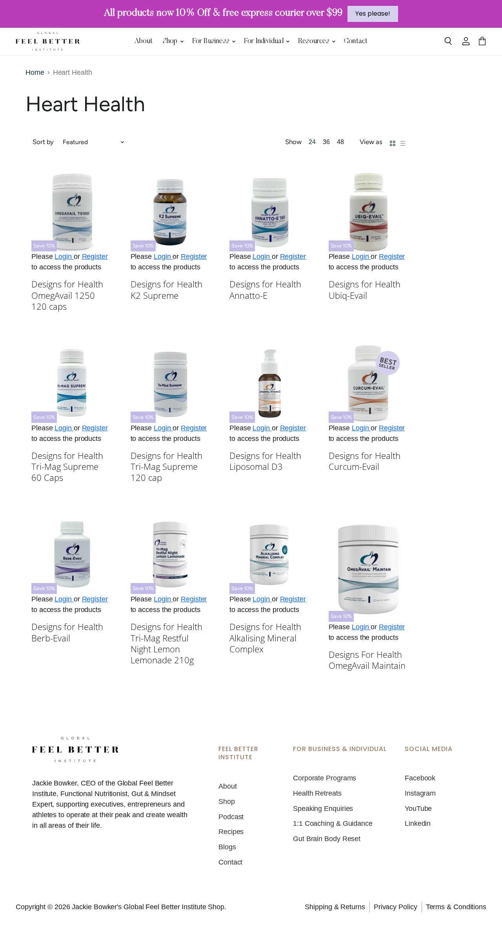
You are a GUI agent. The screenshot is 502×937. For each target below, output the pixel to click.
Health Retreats (317, 793)
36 (326, 142)
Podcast (231, 817)
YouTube (418, 808)
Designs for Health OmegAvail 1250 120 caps (67, 295)
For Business (211, 41)
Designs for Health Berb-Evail (67, 632)
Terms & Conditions (456, 907)
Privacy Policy (395, 907)
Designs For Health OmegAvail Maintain (367, 660)
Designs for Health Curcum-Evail (364, 461)
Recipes (231, 832)
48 (340, 142)
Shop (171, 41)
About (144, 41)
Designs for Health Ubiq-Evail (364, 289)
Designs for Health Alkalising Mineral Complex (265, 638)
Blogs (227, 847)
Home (34, 72)
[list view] (403, 142)
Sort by (43, 142)
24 (312, 142)
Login (64, 256)
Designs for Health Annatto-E (265, 289)
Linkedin (418, 823)
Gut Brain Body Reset (326, 839)
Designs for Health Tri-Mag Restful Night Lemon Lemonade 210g (166, 643)
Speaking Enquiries (323, 808)
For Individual (264, 41)
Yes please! (372, 13)
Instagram (420, 793)
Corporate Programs (324, 778)
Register (95, 256)
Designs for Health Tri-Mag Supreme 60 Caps (67, 467)
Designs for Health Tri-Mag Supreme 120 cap (166, 467)
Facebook (420, 778)
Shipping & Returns (335, 907)
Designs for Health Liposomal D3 (265, 461)
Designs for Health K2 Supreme (166, 289)
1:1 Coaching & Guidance (333, 823)
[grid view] (393, 142)
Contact (355, 41)
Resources (314, 41)
